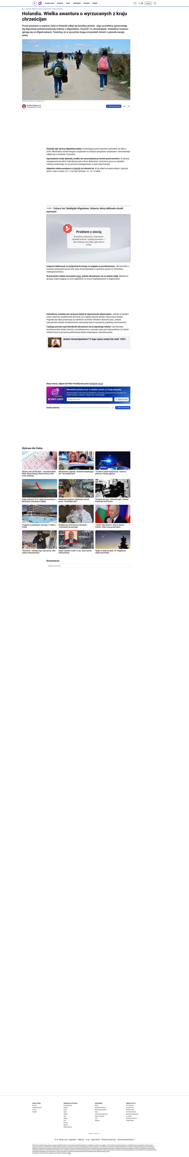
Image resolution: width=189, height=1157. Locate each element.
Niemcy (66, 1122)
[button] (140, 3)
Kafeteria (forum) (36, 1107)
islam (78, 276)
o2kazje (60, 3)
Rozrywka (77, 3)
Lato (96, 1118)
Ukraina (66, 1107)
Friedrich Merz (130, 1120)
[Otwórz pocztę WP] (135, 3)
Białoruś (66, 1125)
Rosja (65, 1112)
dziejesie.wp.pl (96, 383)
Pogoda (86, 3)
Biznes (95, 3)
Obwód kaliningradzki (100, 1109)
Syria (65, 1116)
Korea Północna (68, 1105)
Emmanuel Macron (131, 1112)
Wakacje (97, 1120)
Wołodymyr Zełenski (131, 1118)
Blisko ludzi (49, 3)
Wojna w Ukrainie (99, 1116)
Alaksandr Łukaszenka (132, 1114)
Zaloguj (148, 3)
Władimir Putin (130, 1109)
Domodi (34, 1105)
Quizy (68, 3)
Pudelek (34, 1112)
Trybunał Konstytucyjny (101, 1114)
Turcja (65, 1109)
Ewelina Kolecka (32, 105)
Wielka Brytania (68, 1127)
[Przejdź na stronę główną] (35, 5)
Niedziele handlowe (100, 1107)
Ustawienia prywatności (125, 1140)
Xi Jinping (129, 1116)
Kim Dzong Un (130, 1105)
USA (65, 1120)
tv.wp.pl (34, 1109)
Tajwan (65, 1118)
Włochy (66, 1114)
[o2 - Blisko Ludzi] (41, 3)
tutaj (69, 1153)
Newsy (96, 1105)
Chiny (96, 1112)
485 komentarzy (114, 106)
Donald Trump (130, 1107)
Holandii (76, 168)
